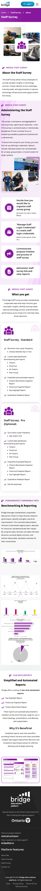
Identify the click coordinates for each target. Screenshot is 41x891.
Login (28, 4)
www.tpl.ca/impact (10, 836)
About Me (5, 855)
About (28, 12)
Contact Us (5, 867)
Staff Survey (16, 12)
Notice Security (22, 886)
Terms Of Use (31, 883)
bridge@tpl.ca (7, 843)
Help (8, 883)
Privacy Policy (18, 883)
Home (3, 12)
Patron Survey (6, 859)
